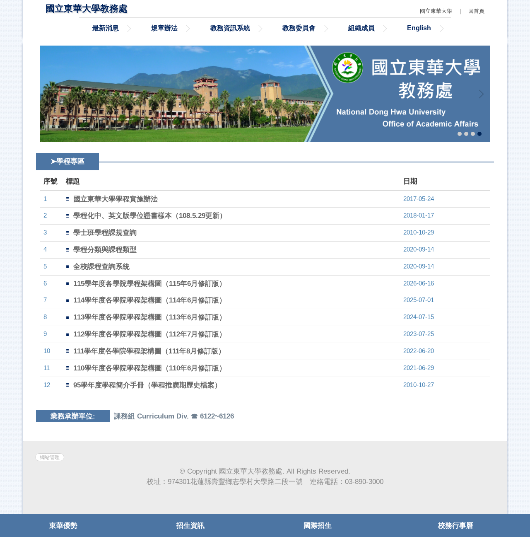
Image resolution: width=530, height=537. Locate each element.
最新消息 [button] (105, 27)
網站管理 (50, 457)
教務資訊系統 (230, 27)
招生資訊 (190, 526)
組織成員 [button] (361, 27)
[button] (50, 94)
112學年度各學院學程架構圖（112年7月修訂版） (149, 334)
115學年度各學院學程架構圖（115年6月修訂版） (149, 284)
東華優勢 (63, 526)
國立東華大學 (436, 11)
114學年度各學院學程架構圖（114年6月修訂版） (149, 300)
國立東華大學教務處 (87, 8)
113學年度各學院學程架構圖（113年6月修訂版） (149, 317)
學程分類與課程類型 (105, 250)
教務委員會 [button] (299, 27)
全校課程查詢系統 (101, 267)
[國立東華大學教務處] (265, 94)
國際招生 (318, 526)
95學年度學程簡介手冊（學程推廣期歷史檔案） (147, 385)
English (419, 27)
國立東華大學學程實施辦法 (115, 199)
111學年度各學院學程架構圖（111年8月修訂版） (149, 351)
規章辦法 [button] (164, 27)
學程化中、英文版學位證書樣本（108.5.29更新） (149, 216)
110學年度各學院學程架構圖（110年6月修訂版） (149, 368)
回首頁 (476, 11)
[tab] (459, 134)
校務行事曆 (455, 526)
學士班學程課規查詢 (105, 233)
